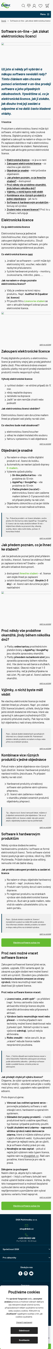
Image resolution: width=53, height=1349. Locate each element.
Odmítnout (24, 1330)
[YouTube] (31, 1273)
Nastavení (24, 1322)
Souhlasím (24, 1340)
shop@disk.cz (31, 1155)
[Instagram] (26, 1273)
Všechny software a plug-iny (26, 942)
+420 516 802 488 (26, 1238)
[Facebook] (20, 1273)
